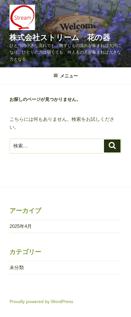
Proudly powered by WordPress (41, 301)
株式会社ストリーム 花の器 (60, 37)
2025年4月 (21, 226)
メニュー (69, 75)
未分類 (17, 267)
